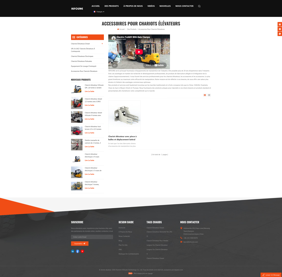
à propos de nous (133, 6)
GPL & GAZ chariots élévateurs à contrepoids (83, 49)
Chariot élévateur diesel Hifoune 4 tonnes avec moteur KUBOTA (93, 114)
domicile (122, 228)
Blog (120, 240)
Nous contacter (184, 6)
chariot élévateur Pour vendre (157, 240)
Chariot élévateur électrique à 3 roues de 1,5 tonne (93, 169)
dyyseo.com (178, 270)
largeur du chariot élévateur (157, 245)
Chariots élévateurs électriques (82, 56)
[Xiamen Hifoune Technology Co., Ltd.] (77, 8)
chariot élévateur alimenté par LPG (159, 232)
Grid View (205, 95)
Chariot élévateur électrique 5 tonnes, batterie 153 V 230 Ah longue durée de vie (93, 183)
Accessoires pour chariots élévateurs (84, 71)
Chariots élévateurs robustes (81, 61)
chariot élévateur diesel (155, 228)
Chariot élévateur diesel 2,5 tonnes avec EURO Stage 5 (93, 100)
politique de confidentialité (129, 254)
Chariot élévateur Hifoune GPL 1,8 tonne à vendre (94, 86)
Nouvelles (165, 6)
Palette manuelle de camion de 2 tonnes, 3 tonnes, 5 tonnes (93, 141)
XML (120, 249)
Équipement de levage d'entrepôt (83, 66)
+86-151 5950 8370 (191, 238)
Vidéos (151, 6)
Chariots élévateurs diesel (80, 44)
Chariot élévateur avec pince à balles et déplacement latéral (122, 138)
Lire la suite (89, 91)
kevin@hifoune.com (191, 242)
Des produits (112, 6)
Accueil (96, 6)
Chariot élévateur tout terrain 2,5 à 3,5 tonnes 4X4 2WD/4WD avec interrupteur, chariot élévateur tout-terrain (93, 127)
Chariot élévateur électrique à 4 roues (92, 155)
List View (209, 95)
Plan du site (123, 245)
